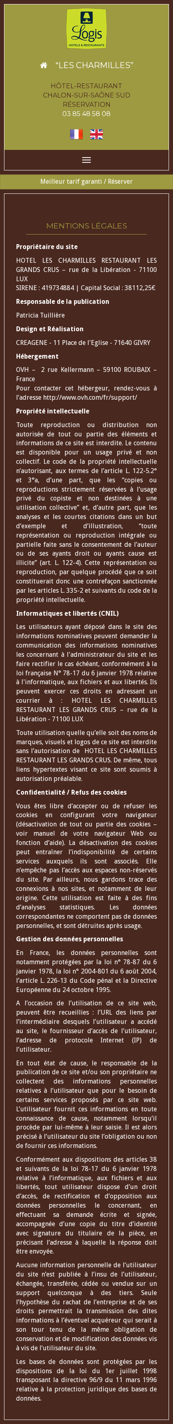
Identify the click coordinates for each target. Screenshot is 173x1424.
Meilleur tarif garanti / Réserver (86, 181)
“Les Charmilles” (90, 65)
